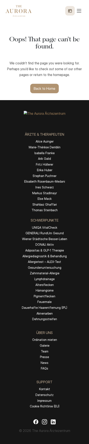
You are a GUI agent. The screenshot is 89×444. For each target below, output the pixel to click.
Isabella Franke (44, 153)
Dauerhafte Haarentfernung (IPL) (44, 307)
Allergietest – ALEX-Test (44, 262)
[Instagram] (44, 421)
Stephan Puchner (44, 176)
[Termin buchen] (70, 11)
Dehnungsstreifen (44, 319)
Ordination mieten (44, 340)
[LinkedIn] (53, 421)
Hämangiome (45, 290)
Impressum (44, 400)
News (44, 363)
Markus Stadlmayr (44, 193)
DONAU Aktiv (44, 244)
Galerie (44, 345)
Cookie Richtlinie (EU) (44, 406)
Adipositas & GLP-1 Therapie (44, 250)
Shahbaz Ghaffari (44, 204)
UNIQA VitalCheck (44, 227)
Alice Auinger (45, 141)
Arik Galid (44, 158)
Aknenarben (45, 313)
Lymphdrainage (44, 279)
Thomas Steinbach (45, 210)
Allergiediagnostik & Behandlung (44, 256)
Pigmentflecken (44, 296)
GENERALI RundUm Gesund (44, 233)
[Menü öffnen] (73, 11)
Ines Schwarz (44, 187)
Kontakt (44, 389)
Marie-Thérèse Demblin (44, 147)
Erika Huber (44, 170)
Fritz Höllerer (44, 164)
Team (44, 351)
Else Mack (45, 198)
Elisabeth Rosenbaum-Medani (44, 181)
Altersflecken (44, 285)
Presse (44, 357)
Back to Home (44, 88)
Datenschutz (44, 395)
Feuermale (44, 302)
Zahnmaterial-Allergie (44, 273)
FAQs (44, 368)
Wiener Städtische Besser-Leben (44, 239)
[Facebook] (35, 421)
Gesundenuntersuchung (44, 267)
